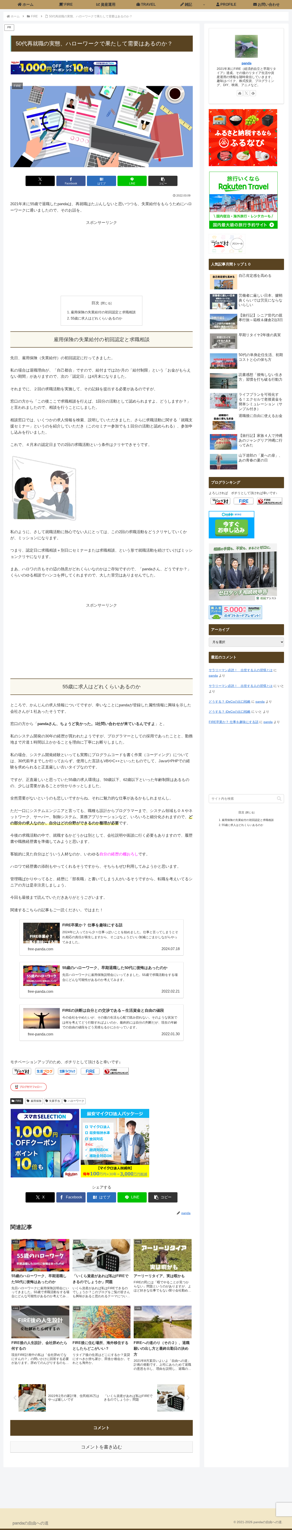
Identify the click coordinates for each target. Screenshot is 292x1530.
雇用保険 (36, 1101)
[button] (162, 181)
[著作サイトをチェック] (240, 93)
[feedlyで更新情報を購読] (253, 93)
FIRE (19, 1101)
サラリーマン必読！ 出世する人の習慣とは (241, 670)
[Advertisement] (101, 258)
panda (246, 63)
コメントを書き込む (101, 1446)
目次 (95, 303)
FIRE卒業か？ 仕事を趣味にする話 (233, 722)
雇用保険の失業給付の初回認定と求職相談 (103, 312)
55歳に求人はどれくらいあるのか (96, 318)
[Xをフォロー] (246, 93)
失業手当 (54, 1101)
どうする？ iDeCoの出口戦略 (229, 701)
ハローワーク (76, 1101)
